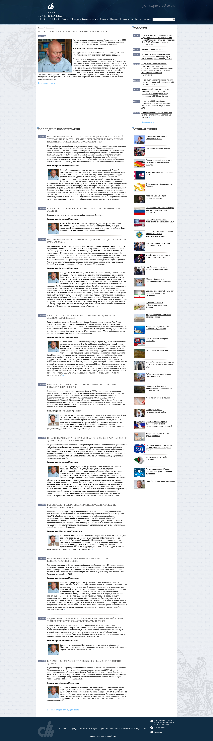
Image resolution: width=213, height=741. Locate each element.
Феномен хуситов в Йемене (158, 398)
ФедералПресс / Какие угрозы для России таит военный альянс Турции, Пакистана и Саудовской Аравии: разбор (85, 619)
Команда (86, 19)
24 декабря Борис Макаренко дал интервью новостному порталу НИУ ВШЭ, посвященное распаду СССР (157, 56)
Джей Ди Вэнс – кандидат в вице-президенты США (158, 256)
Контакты (147, 19)
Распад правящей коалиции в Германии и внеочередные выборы (159, 162)
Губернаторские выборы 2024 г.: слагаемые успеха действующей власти (160, 233)
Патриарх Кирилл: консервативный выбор (156, 411)
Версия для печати (46, 83)
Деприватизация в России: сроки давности (158, 434)
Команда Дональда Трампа (158, 148)
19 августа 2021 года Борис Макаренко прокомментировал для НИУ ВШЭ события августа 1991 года (156, 104)
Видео (138, 19)
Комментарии (126, 19)
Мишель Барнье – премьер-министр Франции (158, 197)
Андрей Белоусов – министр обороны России (158, 316)
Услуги (95, 19)
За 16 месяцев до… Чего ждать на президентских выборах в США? (160, 447)
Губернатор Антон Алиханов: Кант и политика (158, 375)
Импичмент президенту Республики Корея (156, 137)
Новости (114, 19)
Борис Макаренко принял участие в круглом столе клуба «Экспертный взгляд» (156, 115)
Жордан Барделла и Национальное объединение (158, 280)
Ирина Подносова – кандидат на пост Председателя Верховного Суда (160, 364)
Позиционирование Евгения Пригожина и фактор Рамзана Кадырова (159, 471)
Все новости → (148, 122)
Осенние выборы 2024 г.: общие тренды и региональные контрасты (160, 210)
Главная (65, 19)
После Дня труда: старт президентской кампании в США (160, 221)
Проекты (104, 19)
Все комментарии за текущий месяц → (64, 710)
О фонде (75, 19)
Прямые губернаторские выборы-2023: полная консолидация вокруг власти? (159, 424)
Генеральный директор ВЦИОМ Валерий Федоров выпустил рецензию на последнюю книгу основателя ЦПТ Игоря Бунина (155, 92)
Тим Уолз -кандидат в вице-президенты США (158, 244)
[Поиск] (174, 19)
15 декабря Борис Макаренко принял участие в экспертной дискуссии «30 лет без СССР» (157, 82)
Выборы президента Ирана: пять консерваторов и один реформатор (160, 293)
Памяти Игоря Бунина (151, 49)
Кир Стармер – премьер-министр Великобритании (157, 268)
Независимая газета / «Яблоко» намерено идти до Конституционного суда (77, 559)
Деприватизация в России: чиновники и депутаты (158, 328)
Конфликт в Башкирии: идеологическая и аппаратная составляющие (159, 388)
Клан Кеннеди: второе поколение (160, 481)
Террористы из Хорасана (157, 350)
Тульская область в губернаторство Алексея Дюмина (156, 305)
